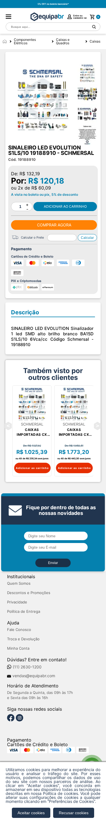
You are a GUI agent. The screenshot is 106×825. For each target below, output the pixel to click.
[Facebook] (10, 718)
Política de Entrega (23, 611)
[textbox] (47, 26)
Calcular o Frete (32, 237)
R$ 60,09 (41, 188)
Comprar (65, 206)
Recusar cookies (73, 813)
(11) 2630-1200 (27, 667)
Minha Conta (18, 648)
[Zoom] (87, 73)
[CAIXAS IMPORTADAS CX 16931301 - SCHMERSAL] (74, 404)
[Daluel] (47, 16)
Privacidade (17, 602)
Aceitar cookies (31, 813)
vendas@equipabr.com (33, 676)
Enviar (53, 563)
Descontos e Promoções (28, 593)
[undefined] (42, 99)
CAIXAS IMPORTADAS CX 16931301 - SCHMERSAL (74, 432)
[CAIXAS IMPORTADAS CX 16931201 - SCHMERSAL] (32, 404)
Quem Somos (19, 583)
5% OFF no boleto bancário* (53, 4)
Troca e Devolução (23, 639)
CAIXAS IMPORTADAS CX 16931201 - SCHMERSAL (32, 432)
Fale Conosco (19, 630)
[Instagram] (19, 718)
